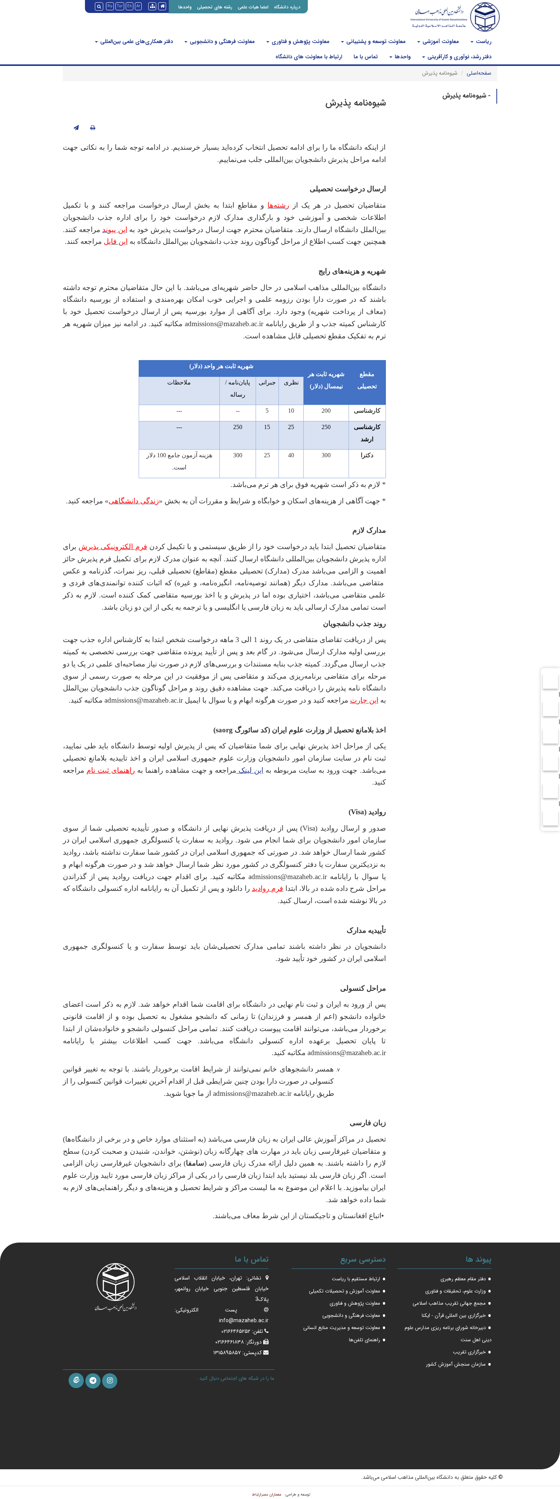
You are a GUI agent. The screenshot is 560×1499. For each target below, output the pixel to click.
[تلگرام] (93, 1380)
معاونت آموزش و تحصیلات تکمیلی (344, 1291)
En (129, 6)
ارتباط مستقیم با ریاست (356, 1279)
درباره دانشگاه (287, 7)
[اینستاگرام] (109, 1380)
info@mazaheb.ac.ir (244, 1320)
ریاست (482, 41)
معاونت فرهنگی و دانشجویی (221, 41)
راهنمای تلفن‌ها (364, 1340)
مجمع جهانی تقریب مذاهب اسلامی (449, 1303)
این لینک (250, 770)
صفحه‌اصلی (479, 73)
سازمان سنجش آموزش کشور (456, 1364)
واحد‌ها (402, 57)
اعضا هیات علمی (253, 7)
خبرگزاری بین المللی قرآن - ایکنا (454, 1316)
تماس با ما (366, 57)
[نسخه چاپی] (92, 128)
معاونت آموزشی (440, 41)
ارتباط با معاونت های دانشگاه (308, 57)
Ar (138, 6)
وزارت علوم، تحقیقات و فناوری (455, 1291)
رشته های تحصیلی (214, 7)
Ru (109, 6)
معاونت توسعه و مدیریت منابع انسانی (341, 1328)
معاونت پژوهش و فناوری (300, 41)
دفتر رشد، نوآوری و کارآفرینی (458, 57)
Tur (120, 6)
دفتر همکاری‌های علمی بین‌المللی (136, 41)
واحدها (185, 7)
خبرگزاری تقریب (469, 1352)
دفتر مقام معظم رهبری (463, 1279)
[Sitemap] (152, 6)
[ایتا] (76, 1380)
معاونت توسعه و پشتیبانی (375, 41)
